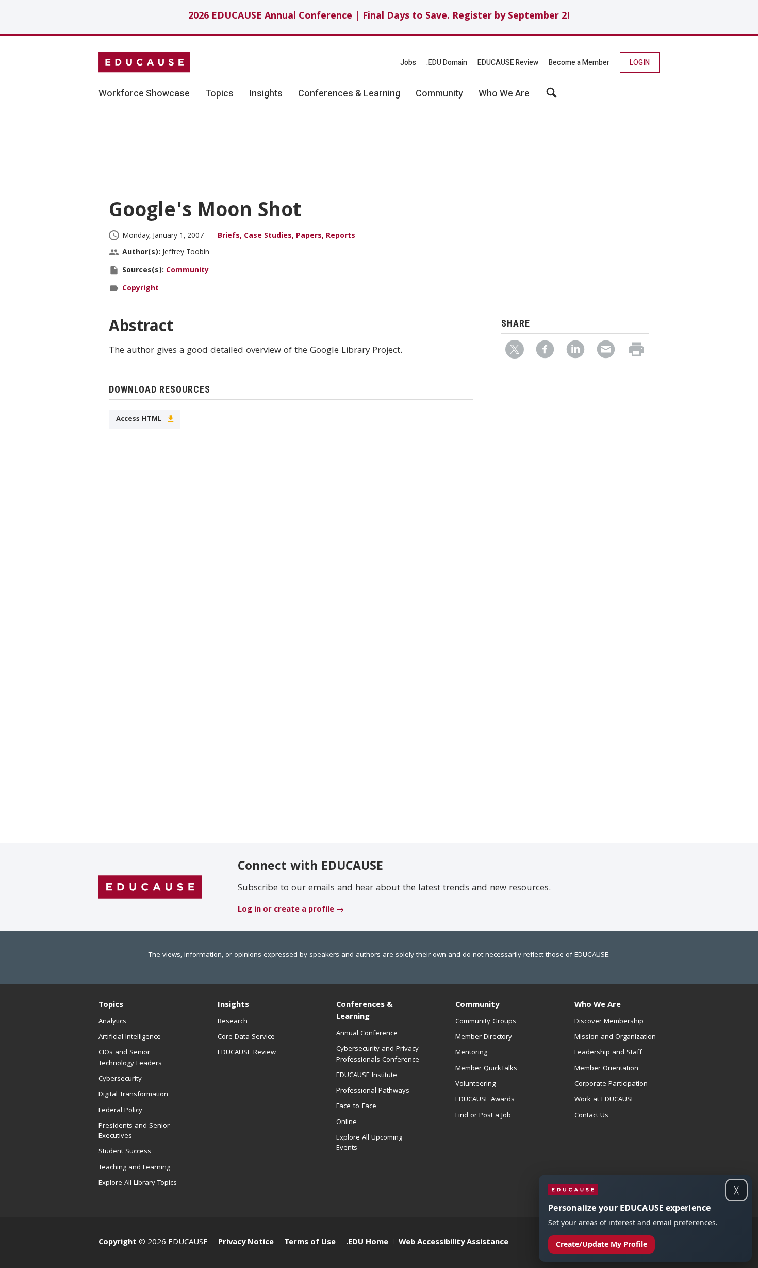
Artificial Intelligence (129, 1037)
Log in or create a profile (286, 910)
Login (640, 62)
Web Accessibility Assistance (453, 1242)
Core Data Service (246, 1037)
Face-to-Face (356, 1106)
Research (233, 1022)
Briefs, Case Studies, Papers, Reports (286, 236)
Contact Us (591, 1115)
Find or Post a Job (483, 1115)
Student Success (124, 1152)
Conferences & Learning (364, 1011)
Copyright (140, 289)
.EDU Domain (446, 62)
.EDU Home (367, 1242)
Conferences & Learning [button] (349, 94)
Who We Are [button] (504, 94)
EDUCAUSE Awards (485, 1100)
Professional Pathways (372, 1091)
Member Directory (483, 1037)
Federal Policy (120, 1110)
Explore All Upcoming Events (369, 1143)
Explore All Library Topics (137, 1183)
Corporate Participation (611, 1084)
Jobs (408, 62)
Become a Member (579, 62)
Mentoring (471, 1053)
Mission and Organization (615, 1037)
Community (187, 271)
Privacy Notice (246, 1242)
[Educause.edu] (150, 888)
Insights (233, 1005)
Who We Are (597, 1005)
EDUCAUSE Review (507, 62)
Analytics (112, 1022)
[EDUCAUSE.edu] (144, 62)
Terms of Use (310, 1242)
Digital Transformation (133, 1094)
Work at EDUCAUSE (604, 1100)
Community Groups (485, 1022)
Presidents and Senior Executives (134, 1131)
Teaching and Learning (134, 1168)
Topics (110, 1005)
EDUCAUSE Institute (366, 1075)
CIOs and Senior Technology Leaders (130, 1058)
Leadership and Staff (608, 1053)
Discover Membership (609, 1022)
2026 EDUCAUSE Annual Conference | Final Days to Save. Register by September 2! (379, 17)
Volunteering (475, 1084)
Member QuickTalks (486, 1069)
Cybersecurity (120, 1079)
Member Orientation (606, 1069)
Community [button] (439, 94)
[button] (601, 1244)
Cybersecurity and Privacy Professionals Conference (377, 1054)
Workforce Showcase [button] (144, 94)
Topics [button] (219, 94)
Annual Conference (367, 1033)
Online (346, 1122)
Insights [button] (266, 94)
